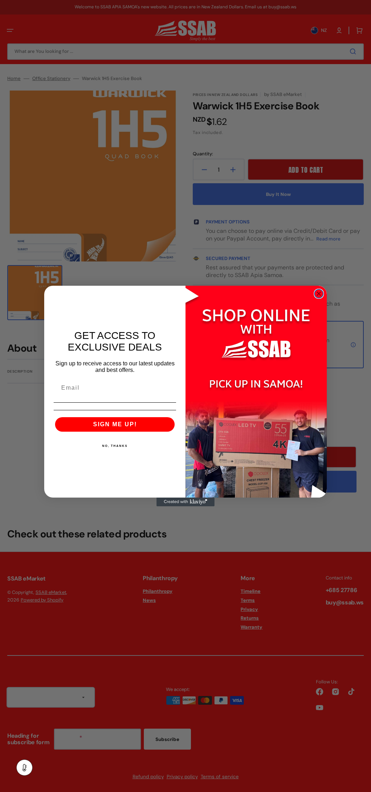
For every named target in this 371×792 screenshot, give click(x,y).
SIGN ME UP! (115, 424)
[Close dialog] (318, 293)
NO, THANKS (115, 446)
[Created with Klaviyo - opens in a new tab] (185, 502)
